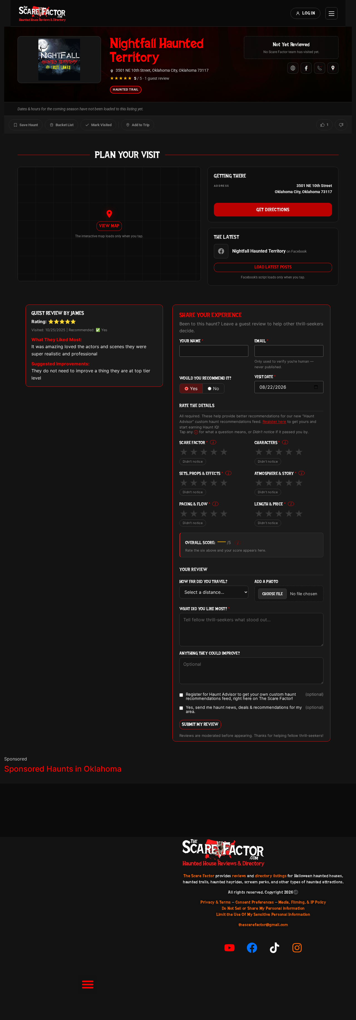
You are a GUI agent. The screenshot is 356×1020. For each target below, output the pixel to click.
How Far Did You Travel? (203, 582)
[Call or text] (319, 68)
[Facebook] (306, 68)
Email (261, 341)
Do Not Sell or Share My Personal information (263, 908)
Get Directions (273, 209)
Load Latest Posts (273, 267)
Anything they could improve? (209, 653)
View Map (109, 225)
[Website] (292, 68)
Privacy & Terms (216, 902)
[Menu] (331, 13)
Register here (274, 421)
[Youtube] (229, 947)
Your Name (191, 341)
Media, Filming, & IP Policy (302, 902)
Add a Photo (266, 582)
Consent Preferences (255, 902)
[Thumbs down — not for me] (341, 124)
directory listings (271, 875)
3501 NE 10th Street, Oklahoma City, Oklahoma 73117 (162, 70)
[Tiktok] (274, 947)
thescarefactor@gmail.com (263, 924)
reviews (239, 875)
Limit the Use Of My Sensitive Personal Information (263, 914)
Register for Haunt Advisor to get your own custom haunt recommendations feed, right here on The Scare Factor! (254, 696)
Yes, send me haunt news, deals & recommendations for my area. (254, 709)
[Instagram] (297, 947)
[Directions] (332, 68)
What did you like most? (204, 609)
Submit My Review (200, 724)
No (216, 388)
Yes (193, 388)
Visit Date (265, 377)
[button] (87, 984)
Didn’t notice (193, 461)
